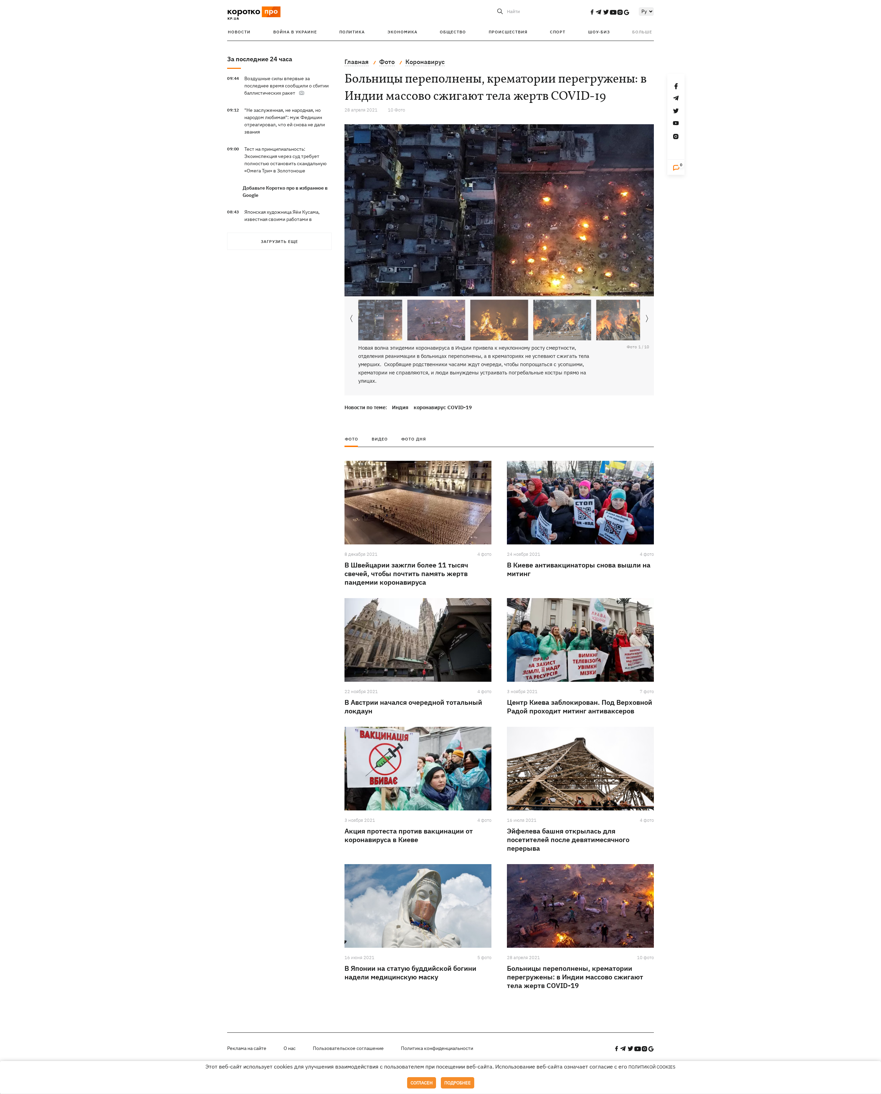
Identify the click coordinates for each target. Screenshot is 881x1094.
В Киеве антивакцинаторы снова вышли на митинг (578, 569)
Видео (380, 439)
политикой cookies (652, 1067)
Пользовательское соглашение (348, 1048)
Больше (642, 31)
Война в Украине (295, 31)
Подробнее (457, 1083)
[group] (499, 210)
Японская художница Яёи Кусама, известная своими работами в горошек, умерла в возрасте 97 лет (284, 219)
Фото (351, 439)
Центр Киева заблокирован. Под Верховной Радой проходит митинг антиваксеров (579, 706)
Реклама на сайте (246, 1048)
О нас (290, 1048)
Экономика (402, 31)
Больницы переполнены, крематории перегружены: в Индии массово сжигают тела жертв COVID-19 (575, 977)
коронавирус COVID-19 (443, 407)
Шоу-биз (599, 31)
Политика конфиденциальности (437, 1048)
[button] (647, 318)
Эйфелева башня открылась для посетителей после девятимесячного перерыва (568, 839)
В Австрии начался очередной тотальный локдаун (413, 706)
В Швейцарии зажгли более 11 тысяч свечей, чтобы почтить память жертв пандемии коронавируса (406, 573)
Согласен (422, 1083)
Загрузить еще (279, 241)
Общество (453, 31)
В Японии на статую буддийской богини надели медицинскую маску (410, 972)
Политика (352, 31)
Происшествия (508, 31)
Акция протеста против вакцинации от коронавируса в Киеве (408, 835)
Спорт (557, 31)
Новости (239, 31)
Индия (400, 407)
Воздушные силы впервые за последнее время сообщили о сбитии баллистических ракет (286, 85)
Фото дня (413, 439)
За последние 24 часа (259, 59)
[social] (592, 12)
